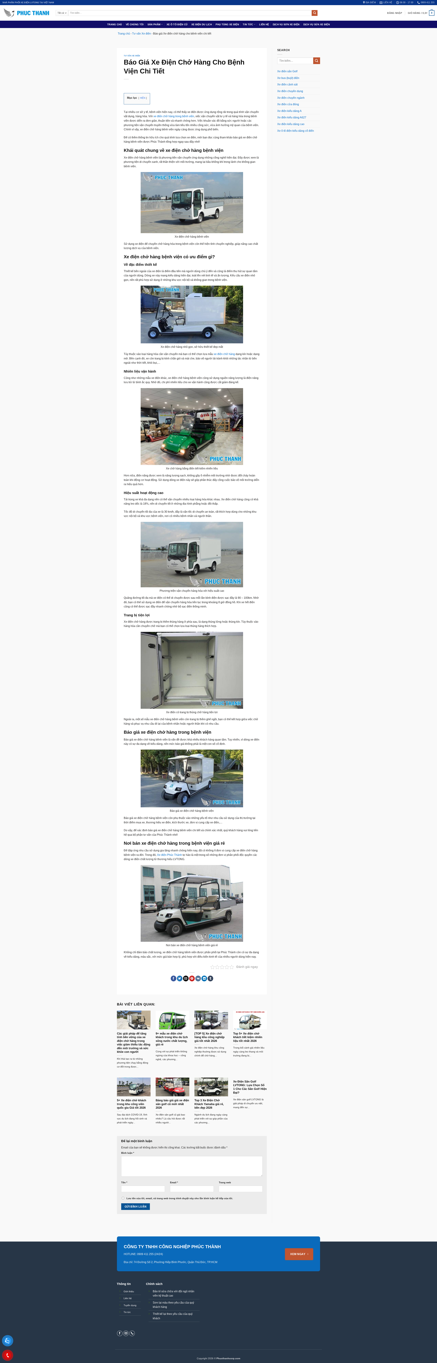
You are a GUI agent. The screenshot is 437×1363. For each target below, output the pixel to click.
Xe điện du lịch (201, 24)
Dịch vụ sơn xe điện (286, 24)
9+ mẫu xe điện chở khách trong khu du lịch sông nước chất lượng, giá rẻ (172, 1039)
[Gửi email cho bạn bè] (186, 978)
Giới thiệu (129, 1291)
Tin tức (248, 24)
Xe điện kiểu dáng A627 (291, 117)
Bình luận (127, 1153)
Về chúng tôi (135, 24)
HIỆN (143, 98)
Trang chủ (114, 24)
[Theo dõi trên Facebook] (120, 1333)
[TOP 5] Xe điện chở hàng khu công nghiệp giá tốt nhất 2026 (209, 1037)
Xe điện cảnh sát (287, 84)
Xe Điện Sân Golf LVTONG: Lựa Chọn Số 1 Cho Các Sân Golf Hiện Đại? (250, 1087)
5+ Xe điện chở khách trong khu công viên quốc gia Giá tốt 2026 (131, 1104)
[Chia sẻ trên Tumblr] (210, 978)
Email (174, 1182)
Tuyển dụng (130, 1305)
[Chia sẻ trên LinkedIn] (204, 978)
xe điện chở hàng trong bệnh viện (173, 116)
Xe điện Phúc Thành (169, 854)
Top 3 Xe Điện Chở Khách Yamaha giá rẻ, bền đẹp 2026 (209, 1104)
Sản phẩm (153, 24)
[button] (394, 13)
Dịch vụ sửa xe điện (316, 24)
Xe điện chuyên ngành (291, 97)
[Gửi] (315, 13)
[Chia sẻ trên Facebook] (173, 978)
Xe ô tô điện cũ (177, 24)
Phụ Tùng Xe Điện (227, 24)
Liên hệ (264, 24)
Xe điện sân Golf (287, 71)
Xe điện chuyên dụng (290, 91)
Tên (124, 1182)
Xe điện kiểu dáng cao (290, 124)
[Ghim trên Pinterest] (192, 978)
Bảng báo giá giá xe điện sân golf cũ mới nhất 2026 (172, 1104)
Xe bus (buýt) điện (288, 78)
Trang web (225, 1182)
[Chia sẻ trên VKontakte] (198, 978)
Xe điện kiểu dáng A (289, 110)
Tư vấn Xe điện (141, 33)
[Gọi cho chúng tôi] (132, 1333)
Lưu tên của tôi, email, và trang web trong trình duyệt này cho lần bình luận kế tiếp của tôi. (179, 1198)
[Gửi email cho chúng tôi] (126, 1333)
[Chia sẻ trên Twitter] (179, 978)
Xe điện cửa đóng (288, 104)
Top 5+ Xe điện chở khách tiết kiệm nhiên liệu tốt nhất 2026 (247, 1037)
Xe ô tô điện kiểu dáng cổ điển (295, 130)
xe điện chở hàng (224, 354)
